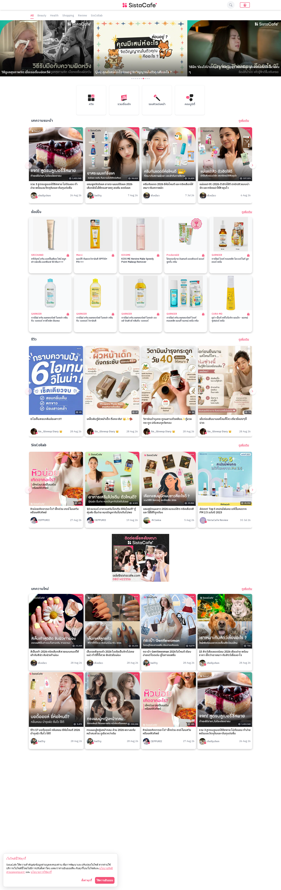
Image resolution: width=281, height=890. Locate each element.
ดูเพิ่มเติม (244, 121)
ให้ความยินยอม (105, 880)
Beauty (41, 16)
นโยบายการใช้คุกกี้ (41, 872)
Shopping (68, 16)
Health (54, 16)
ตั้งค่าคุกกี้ (86, 880)
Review (82, 16)
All (32, 16)
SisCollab (96, 16)
